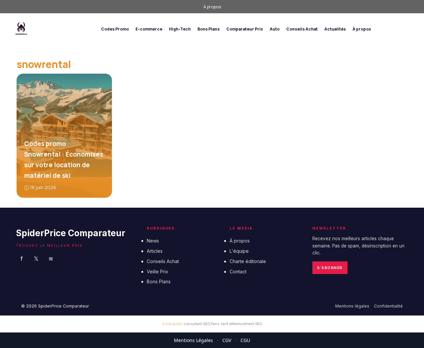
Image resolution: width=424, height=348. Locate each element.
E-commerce (148, 29)
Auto (275, 29)
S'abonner (330, 267)
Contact (238, 271)
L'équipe (239, 251)
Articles (155, 251)
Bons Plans (208, 29)
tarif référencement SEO (241, 323)
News (153, 241)
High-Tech (180, 29)
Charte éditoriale (248, 261)
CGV (226, 340)
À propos (212, 7)
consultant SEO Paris (201, 323)
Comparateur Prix (244, 29)
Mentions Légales (193, 340)
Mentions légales (352, 306)
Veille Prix (157, 271)
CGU (245, 340)
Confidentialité (388, 306)
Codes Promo (115, 29)
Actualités (335, 29)
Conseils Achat (302, 29)
